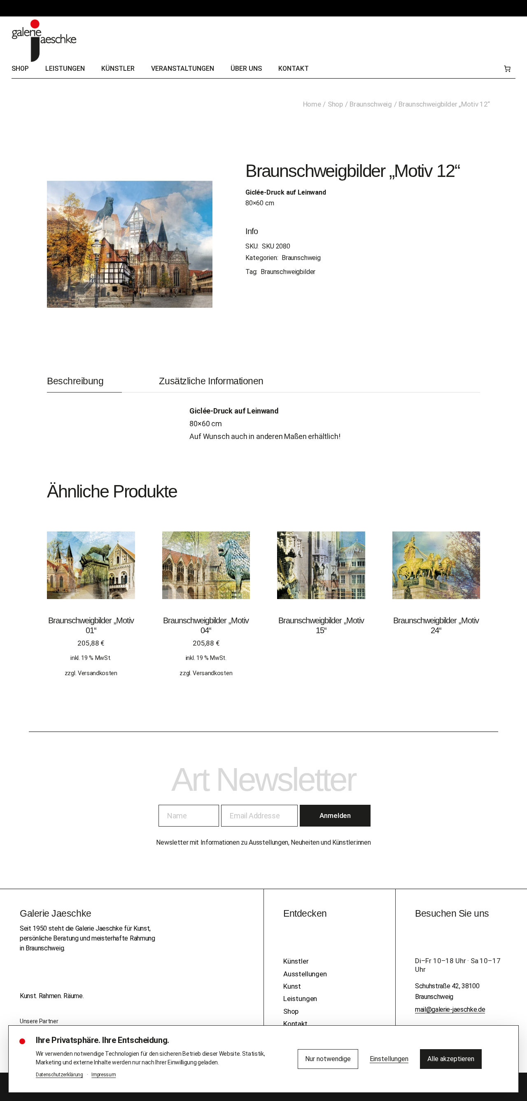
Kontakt (295, 1024)
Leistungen (300, 998)
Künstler (296, 961)
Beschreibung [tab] (75, 381)
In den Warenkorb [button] (90, 573)
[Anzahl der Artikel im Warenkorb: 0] (507, 68)
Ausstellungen (305, 974)
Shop (290, 1011)
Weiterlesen (321, 573)
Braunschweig (301, 258)
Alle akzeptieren (450, 1059)
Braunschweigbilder (288, 272)
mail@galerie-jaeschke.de (450, 1009)
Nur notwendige (328, 1059)
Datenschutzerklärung (59, 1075)
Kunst (292, 986)
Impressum (103, 1075)
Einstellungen (389, 1059)
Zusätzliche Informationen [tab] (211, 381)
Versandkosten (97, 673)
